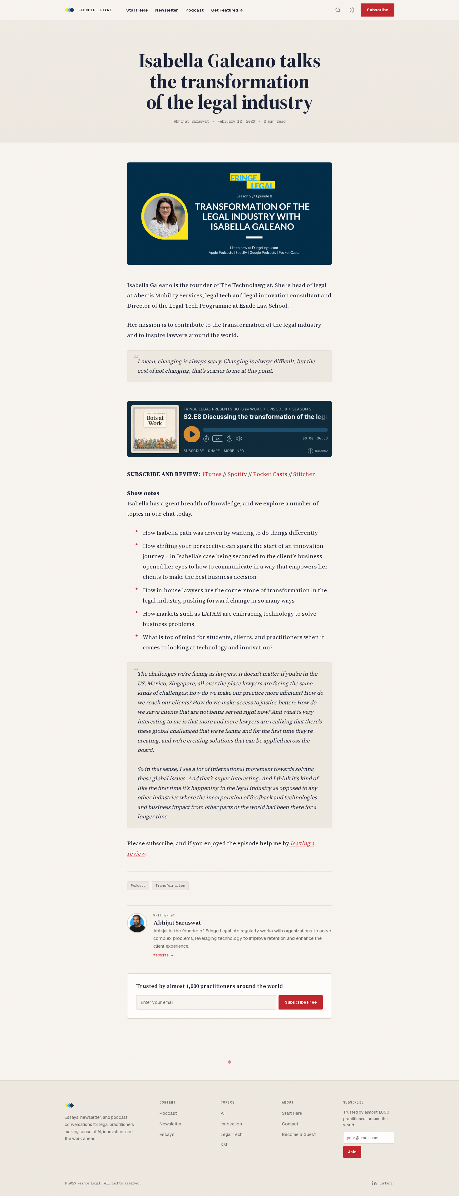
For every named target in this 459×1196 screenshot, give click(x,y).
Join (352, 1151)
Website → (163, 955)
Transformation (170, 885)
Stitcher (304, 474)
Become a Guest (299, 1134)
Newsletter (166, 10)
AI (223, 1113)
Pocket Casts (270, 474)
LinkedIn (386, 1183)
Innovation (231, 1124)
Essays (167, 1134)
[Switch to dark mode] (352, 10)
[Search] (338, 10)
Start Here (137, 10)
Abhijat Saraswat (177, 922)
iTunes (212, 474)
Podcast (194, 10)
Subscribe (377, 9)
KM (224, 1145)
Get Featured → (227, 10)
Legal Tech (232, 1134)
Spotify (237, 474)
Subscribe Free (301, 1002)
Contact (290, 1124)
